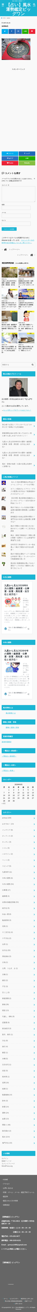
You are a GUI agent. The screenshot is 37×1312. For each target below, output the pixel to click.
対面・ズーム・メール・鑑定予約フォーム (18, 1192)
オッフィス (7, 836)
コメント (5, 185)
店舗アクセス (28, 1301)
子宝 (5, 986)
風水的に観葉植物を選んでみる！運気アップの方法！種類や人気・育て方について (23, 565)
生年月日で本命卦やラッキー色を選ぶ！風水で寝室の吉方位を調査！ (23, 547)
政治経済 (6, 1028)
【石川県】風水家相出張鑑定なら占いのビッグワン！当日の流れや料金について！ (23, 500)
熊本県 (5, 1077)
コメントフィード (8, 1163)
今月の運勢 (8, 884)
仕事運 (6, 890)
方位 (5, 1040)
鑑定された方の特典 (10, 1201)
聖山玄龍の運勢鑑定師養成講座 (13, 1301)
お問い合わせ (8, 1188)
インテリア (7, 830)
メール (4, 212)
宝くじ (5, 992)
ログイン (5, 1158)
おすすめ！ (8, 824)
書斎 (5, 1052)
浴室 (5, 1071)
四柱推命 (6, 956)
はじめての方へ (14, 1298)
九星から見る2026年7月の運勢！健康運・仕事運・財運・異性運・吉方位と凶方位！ (17, 455)
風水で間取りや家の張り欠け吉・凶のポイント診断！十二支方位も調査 (23, 528)
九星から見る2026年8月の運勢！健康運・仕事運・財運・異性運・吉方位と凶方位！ (17, 444)
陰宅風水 (6, 1131)
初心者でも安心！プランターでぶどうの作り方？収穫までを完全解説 (17, 426)
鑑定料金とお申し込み (27, 1298)
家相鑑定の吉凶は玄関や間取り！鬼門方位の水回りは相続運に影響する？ (23, 519)
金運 (5, 1119)
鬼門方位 (7, 1143)
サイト (4, 220)
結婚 (5, 1089)
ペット (5, 860)
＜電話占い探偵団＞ (9, 756)
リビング (6, 866)
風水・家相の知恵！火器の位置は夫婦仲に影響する (17, 465)
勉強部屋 (6, 920)
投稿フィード (7, 1161)
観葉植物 (7, 1095)
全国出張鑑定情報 (10, 902)
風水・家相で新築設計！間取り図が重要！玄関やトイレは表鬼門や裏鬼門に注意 (23, 537)
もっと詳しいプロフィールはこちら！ (17, 410)
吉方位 (6, 950)
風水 (6, 1137)
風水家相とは (11, 713)
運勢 (5, 1113)
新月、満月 (7, 1034)
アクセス (6, 1184)
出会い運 (6, 914)
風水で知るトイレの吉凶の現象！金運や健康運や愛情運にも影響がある (23, 509)
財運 (5, 1107)
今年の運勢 (7, 878)
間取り (6, 1125)
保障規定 (6, 1205)
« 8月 (4, 803)
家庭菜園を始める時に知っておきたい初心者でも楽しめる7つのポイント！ (17, 434)
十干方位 (6, 938)
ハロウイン (7, 854)
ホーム (6, 1298)
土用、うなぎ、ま (10, 968)
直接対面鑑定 (7, 742)
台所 (5, 944)
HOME (5, 1179)
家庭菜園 (6, 998)
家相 (5, 1004)
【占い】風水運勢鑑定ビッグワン (18, 9)
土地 (5, 962)
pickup (6, 818)
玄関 (5, 1083)
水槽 (5, 1059)
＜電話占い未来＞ (8, 770)
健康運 (5, 896)
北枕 (5, 926)
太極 (5, 974)
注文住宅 (6, 1064)
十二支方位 (7, 932)
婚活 (5, 980)
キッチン (6, 842)
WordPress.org (7, 1166)
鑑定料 (5, 1196)
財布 (5, 1101)
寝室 (5, 1010)
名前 (3, 204)
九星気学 (7, 872)
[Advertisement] (18, 89)
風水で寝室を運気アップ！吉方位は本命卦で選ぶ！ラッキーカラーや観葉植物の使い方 (23, 556)
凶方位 (5, 908)
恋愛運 (5, 1022)
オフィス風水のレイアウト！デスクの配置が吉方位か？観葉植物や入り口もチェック (23, 491)
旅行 (5, 1046)
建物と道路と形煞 (12, 727)
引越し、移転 (8, 1016)
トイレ (5, 848)
